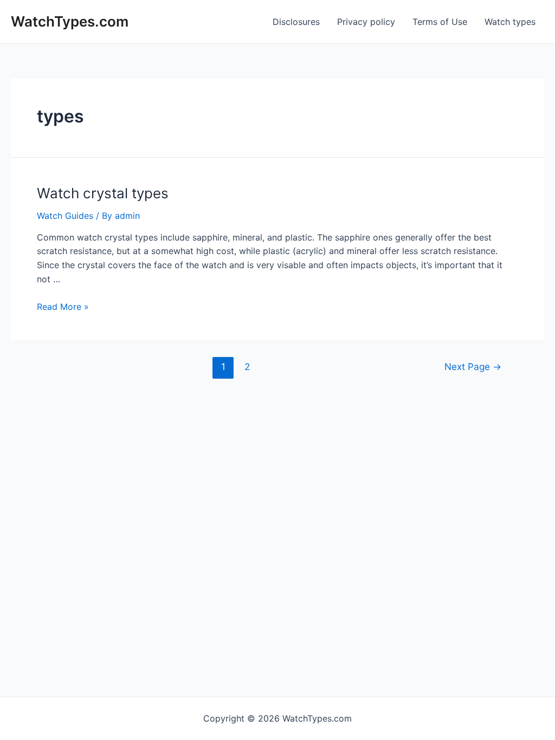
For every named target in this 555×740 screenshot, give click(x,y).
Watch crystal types (103, 193)
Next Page (472, 366)
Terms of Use (439, 21)
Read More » (63, 306)
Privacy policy (366, 21)
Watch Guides (65, 215)
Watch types (510, 21)
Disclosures (296, 21)
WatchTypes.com (69, 21)
